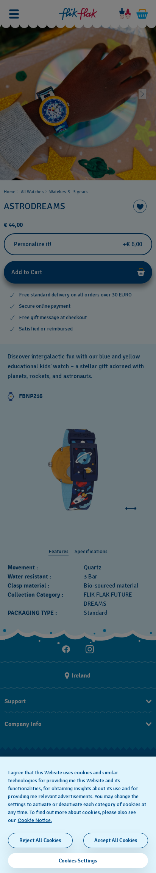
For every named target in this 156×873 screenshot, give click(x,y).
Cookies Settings (78, 860)
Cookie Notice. (35, 820)
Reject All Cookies (40, 840)
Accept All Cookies (115, 840)
